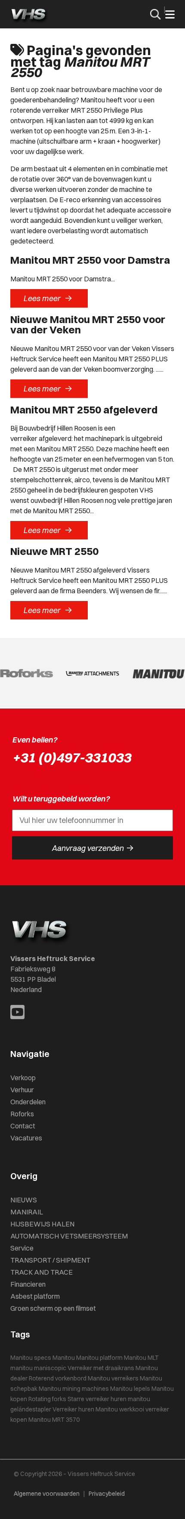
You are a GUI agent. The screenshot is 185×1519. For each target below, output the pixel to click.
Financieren (28, 1284)
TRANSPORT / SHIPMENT (50, 1260)
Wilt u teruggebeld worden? (61, 799)
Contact (22, 1126)
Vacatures (26, 1138)
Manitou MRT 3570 (54, 1419)
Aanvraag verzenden (93, 848)
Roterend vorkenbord (57, 1378)
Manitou (63, 1358)
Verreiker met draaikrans (101, 1368)
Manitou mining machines (74, 1389)
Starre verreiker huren (97, 1399)
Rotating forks (47, 1399)
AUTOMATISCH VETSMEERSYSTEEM (69, 1236)
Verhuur (22, 1089)
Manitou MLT (141, 1358)
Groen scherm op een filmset (53, 1308)
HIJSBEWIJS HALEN (42, 1224)
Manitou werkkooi (120, 1409)
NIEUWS (23, 1199)
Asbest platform (35, 1296)
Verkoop (23, 1077)
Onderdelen (28, 1101)
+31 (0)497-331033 (71, 757)
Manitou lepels (130, 1389)
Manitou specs (30, 1358)
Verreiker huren (73, 1409)
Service (22, 1248)
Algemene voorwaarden (47, 1493)
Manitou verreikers (113, 1378)
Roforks (22, 1113)
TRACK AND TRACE (41, 1272)
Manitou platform (99, 1358)
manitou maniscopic (38, 1368)
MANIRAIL (26, 1212)
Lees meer (47, 298)
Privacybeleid (107, 1493)
